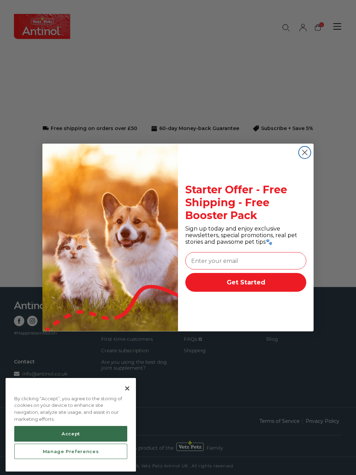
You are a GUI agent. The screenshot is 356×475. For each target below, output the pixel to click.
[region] (71, 425)
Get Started (246, 282)
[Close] (127, 388)
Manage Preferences (71, 451)
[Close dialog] (305, 152)
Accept (71, 433)
